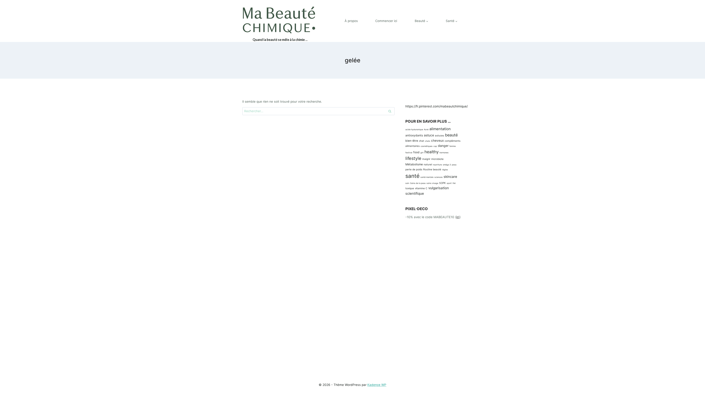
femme (452, 146)
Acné (426, 129)
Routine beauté (432, 169)
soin (407, 183)
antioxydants (414, 135)
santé (412, 176)
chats (427, 141)
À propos (351, 21)
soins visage (432, 183)
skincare (450, 177)
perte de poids (413, 169)
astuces (439, 135)
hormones (444, 152)
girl (422, 152)
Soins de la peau (418, 183)
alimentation (440, 129)
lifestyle (413, 158)
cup (435, 146)
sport (449, 183)
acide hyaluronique (414, 129)
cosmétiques (427, 146)
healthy (431, 151)
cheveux (437, 140)
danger (443, 146)
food (416, 152)
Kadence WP (376, 385)
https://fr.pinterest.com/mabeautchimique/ (436, 106)
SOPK (442, 183)
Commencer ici (386, 21)
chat (421, 140)
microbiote (437, 158)
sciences (438, 177)
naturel (428, 164)
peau (454, 165)
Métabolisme (414, 164)
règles (445, 169)
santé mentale (426, 177)
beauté (451, 135)
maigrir (426, 158)
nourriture (437, 165)
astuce (429, 135)
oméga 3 (447, 165)
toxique (409, 188)
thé (454, 183)
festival (408, 152)
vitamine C (421, 188)
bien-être (411, 140)
